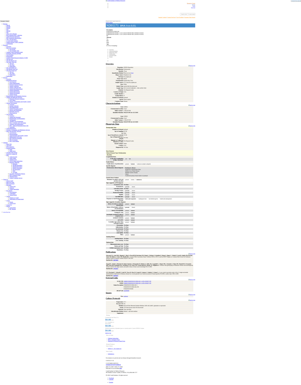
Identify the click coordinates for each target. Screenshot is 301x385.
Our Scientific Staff (14, 50)
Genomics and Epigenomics (16, 124)
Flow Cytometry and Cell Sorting (17, 123)
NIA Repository (16, 169)
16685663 (115, 275)
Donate (11, 202)
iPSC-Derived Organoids (15, 138)
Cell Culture (12, 100)
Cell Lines (8, 145)
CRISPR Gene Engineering (16, 121)
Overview (8, 46)
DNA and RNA (10, 147)
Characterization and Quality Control (18, 135)
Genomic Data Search (189, 17)
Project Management (14, 83)
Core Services (12, 82)
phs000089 (126, 290)
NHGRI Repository (17, 166)
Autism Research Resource (13, 36)
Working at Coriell (14, 197)
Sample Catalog (162, 17)
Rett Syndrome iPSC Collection (14, 35)
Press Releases (13, 192)
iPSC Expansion (13, 140)
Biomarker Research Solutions (16, 99)
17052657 (115, 268)
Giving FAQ (12, 203)
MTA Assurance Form (14, 175)
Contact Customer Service (15, 178)
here (121, 368)
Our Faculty (12, 49)
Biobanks (15, 164)
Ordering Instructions (113, 338)
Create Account (13, 156)
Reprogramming (13, 134)
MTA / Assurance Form (114, 339)
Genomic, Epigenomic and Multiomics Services (18, 130)
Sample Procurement (14, 93)
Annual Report (13, 195)
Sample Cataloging (14, 86)
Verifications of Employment (16, 199)
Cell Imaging (12, 120)
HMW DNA (12, 151)
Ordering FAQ (13, 159)
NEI (7, 32)
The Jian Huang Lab (11, 60)
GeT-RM (15, 172)
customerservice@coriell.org (113, 364)
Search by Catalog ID (11, 154)
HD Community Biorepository (13, 38)
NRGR (8, 25)
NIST (14, 171)
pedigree (126, 296)
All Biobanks (9, 43)
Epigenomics (9, 56)
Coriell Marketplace (11, 128)
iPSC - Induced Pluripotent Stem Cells (18, 125)
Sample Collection (13, 106)
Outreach (11, 188)
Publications (12, 66)
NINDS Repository (17, 168)
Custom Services (171, 17)
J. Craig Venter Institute (12, 41)
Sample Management (14, 91)
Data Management (13, 107)
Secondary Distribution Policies (17, 173)
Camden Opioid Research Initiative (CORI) (17, 58)
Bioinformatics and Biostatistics (17, 118)
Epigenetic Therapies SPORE (13, 53)
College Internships (14, 189)
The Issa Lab (9, 59)
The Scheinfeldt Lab (11, 67)
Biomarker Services (14, 111)
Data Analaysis (13, 113)
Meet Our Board (10, 183)
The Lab (11, 63)
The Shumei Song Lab (11, 69)
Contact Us (9, 205)
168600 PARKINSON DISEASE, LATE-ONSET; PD (137, 281)
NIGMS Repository (17, 165)
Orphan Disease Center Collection (14, 42)
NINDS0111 (111, 354)
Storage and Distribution (15, 110)
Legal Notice (12, 207)
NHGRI (8, 31)
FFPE (10, 149)
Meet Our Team (10, 182)
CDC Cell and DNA (11, 39)
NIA (7, 29)
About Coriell (9, 181)
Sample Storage (13, 94)
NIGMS (8, 26)
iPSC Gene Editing (14, 141)
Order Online (12, 158)
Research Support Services (16, 84)
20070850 (115, 260)
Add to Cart (108, 333)
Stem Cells (9, 144)
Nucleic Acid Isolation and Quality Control (20, 101)
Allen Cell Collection (11, 33)
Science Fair (12, 186)
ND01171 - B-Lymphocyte (114, 348)
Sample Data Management (15, 89)
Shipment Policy (13, 176)
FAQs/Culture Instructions (15, 161)
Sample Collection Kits (15, 87)
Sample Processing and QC (16, 108)
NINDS (8, 28)
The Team (11, 65)
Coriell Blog (12, 193)
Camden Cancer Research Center (14, 52)
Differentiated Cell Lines (15, 137)
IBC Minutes (12, 209)
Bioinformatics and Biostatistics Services (16, 96)
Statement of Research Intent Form (116, 341)
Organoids (12, 127)
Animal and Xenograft (15, 117)
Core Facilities (179, 17)
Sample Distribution (14, 90)
